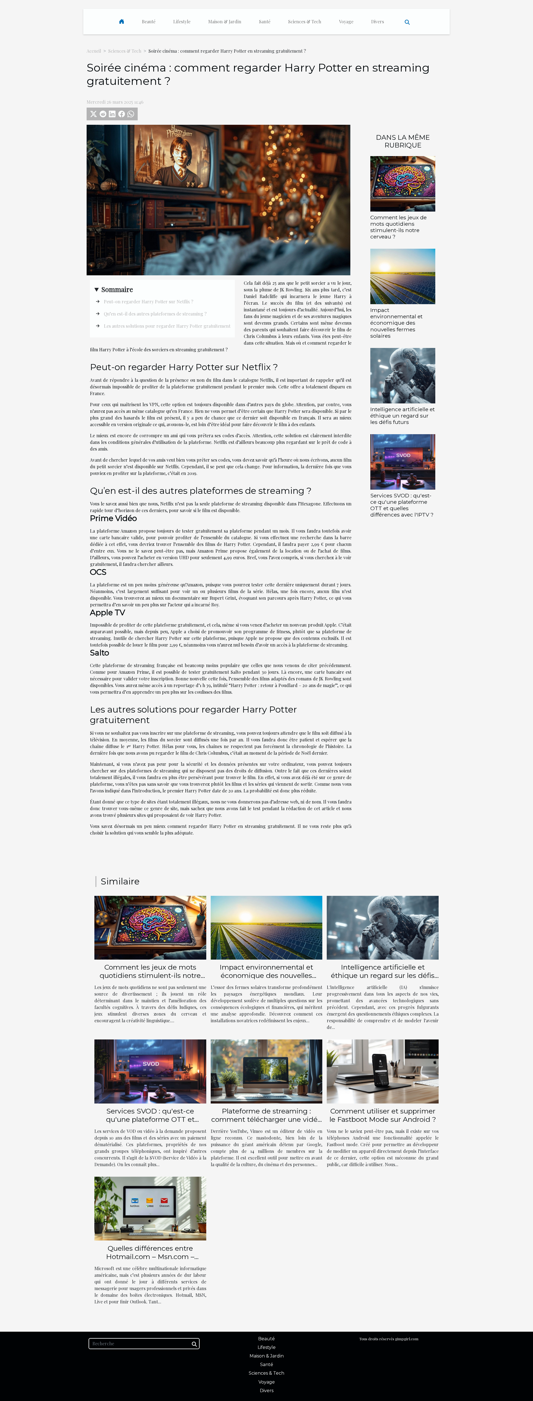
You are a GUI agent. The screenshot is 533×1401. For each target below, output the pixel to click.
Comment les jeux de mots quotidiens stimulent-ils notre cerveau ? (398, 227)
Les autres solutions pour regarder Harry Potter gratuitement (167, 326)
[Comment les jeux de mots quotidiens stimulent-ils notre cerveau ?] (402, 183)
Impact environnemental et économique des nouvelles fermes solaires (396, 323)
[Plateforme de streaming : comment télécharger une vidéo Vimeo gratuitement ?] (267, 1071)
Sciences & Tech (304, 21)
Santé (264, 21)
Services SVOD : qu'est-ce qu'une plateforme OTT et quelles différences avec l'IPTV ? (402, 505)
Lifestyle (181, 21)
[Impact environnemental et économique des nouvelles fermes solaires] (402, 276)
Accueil (94, 51)
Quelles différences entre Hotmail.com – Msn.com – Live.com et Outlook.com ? (150, 1256)
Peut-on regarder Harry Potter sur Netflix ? (148, 301)
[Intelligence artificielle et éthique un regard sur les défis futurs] (402, 375)
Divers (377, 21)
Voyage (346, 21)
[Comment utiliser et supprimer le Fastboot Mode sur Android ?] (383, 1071)
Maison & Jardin (224, 21)
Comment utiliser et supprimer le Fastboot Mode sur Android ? (383, 1115)
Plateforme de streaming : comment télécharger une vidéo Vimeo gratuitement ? (266, 1119)
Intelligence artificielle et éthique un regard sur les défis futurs (402, 415)
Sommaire (117, 289)
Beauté (148, 21)
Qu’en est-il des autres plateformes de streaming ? (155, 314)
